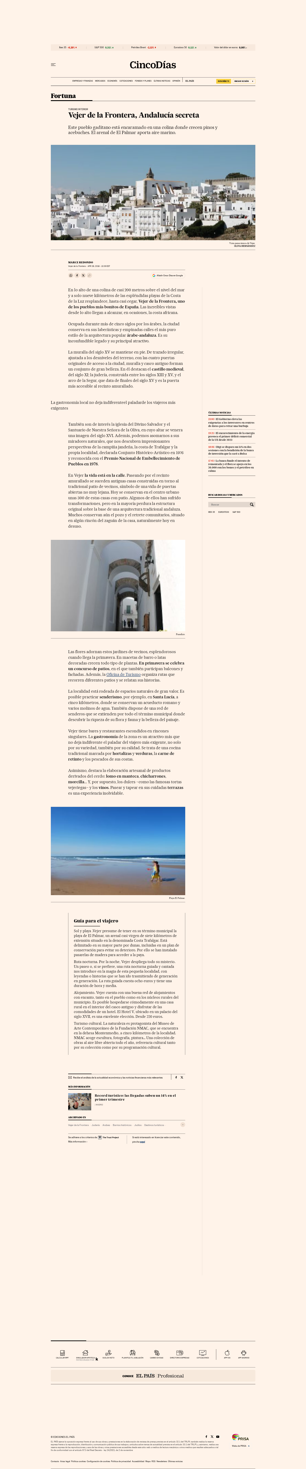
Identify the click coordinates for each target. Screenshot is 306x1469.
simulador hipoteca (85, 1358)
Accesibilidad (138, 1461)
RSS (153, 1461)
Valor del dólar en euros (226, 47)
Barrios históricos (122, 1125)
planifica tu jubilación (132, 1358)
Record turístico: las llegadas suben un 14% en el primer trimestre (135, 1097)
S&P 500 (99, 47)
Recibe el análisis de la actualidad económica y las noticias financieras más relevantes (118, 1077)
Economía (112, 81)
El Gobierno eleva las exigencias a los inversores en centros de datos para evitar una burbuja (231, 422)
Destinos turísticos (154, 1125)
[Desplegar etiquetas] (182, 1124)
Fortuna (63, 96)
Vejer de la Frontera (78, 1125)
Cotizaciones (126, 81)
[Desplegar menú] (53, 64)
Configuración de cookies (98, 1461)
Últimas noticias (162, 81)
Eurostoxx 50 (180, 47)
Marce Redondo (80, 262)
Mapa (148, 1461)
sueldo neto (108, 1358)
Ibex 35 (62, 47)
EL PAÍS (188, 79)
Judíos (137, 1125)
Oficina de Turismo (123, 674)
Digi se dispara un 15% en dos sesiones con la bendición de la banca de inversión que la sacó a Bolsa (231, 450)
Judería (96, 1125)
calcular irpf (62, 1358)
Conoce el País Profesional (153, 1376)
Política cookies (78, 1461)
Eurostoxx (223, 512)
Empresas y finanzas (82, 81)
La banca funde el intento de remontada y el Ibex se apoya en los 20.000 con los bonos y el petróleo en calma (231, 465)
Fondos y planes (143, 81)
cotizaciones (203, 1358)
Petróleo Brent (138, 47)
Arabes (106, 1125)
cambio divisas (156, 1358)
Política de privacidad (121, 1461)
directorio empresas (179, 1358)
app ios (227, 1358)
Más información (77, 1141)
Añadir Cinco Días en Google (170, 275)
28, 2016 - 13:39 (99, 266)
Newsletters (162, 1461)
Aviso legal (65, 1461)
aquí (142, 1141)
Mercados (100, 81)
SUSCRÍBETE (224, 81)
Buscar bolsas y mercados (225, 495)
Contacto (55, 1461)
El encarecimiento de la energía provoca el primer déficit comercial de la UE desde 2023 (231, 436)
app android (243, 1358)
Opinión (176, 81)
